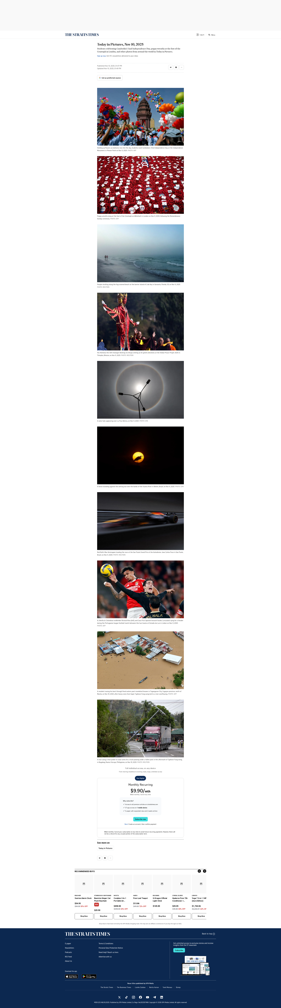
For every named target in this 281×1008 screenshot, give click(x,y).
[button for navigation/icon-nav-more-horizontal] (181, 67)
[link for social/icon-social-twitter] (119, 997)
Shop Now (84, 916)
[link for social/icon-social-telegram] (154, 997)
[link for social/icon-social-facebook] (140, 997)
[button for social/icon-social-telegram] (170, 67)
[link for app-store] (72, 976)
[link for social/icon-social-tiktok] (126, 997)
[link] (82, 35)
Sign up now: (101, 56)
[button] (200, 35)
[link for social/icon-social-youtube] (147, 997)
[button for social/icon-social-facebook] (176, 67)
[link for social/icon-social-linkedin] (161, 997)
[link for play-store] (89, 976)
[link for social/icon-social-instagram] (133, 997)
